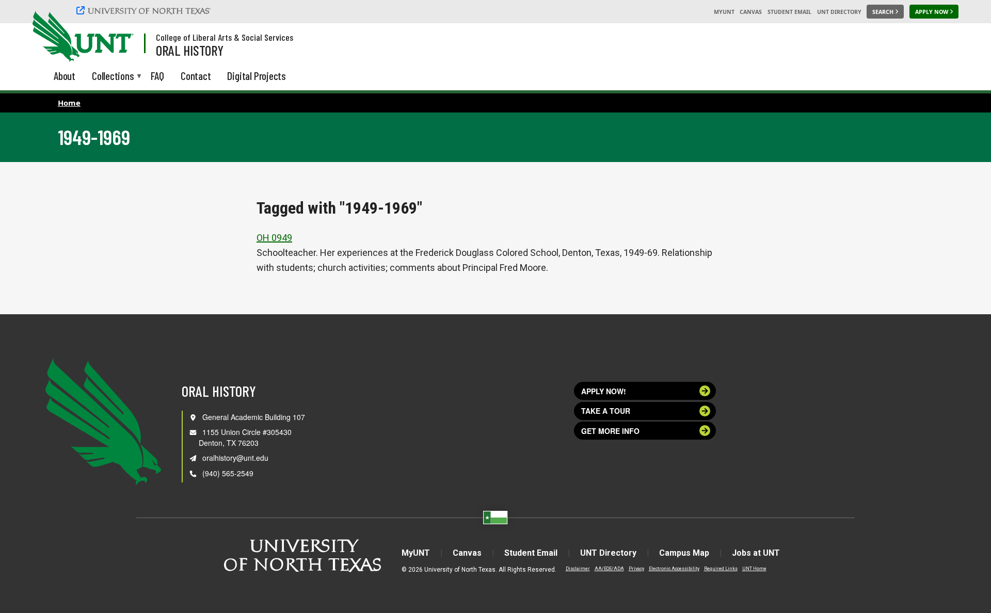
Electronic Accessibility (674, 568)
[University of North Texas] (145, 10)
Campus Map (684, 553)
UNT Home (754, 568)
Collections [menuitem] (113, 76)
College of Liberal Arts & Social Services (224, 37)
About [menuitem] (64, 75)
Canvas (751, 11)
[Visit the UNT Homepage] (117, 37)
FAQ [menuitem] (157, 75)
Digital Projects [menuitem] (256, 75)
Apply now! (603, 391)
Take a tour (605, 411)
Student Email (789, 11)
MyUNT (724, 11)
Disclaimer (578, 568)
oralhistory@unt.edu (235, 458)
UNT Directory (839, 11)
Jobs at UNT (756, 553)
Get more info (610, 431)
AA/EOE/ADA (609, 568)
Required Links (721, 568)
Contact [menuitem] (196, 75)
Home (69, 103)
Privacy (636, 568)
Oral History (189, 50)
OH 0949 (274, 237)
